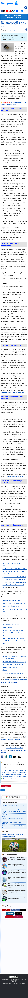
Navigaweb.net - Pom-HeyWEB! (9, 979)
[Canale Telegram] (14, 12)
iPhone (18, 17)
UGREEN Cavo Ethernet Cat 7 (11, 600)
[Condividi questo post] (26, 29)
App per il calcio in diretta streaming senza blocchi (13, 809)
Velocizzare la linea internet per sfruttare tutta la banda (14, 774)
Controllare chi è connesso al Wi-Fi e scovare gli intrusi (14, 772)
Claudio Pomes (10, 30)
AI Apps (19, 19)
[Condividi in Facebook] (1, 758)
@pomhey (16, 30)
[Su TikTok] (12, 12)
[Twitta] (14, 757)
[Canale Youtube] (7, 11)
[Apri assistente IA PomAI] (25, 7)
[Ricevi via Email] (17, 12)
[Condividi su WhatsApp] (6, 757)
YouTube (6, 910)
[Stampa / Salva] (19, 757)
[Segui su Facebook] (1, 12)
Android (10, 17)
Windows (8, 15)
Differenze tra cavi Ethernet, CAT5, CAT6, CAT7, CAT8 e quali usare (13, 24)
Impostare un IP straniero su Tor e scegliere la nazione (14, 776)
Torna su (3, 790)
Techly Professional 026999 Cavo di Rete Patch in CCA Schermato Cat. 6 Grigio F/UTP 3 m (15, 571)
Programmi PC (18, 15)
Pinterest (9, 917)
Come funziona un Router (15, 476)
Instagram (19, 917)
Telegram (10, 913)
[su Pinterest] (9, 12)
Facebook (15, 910)
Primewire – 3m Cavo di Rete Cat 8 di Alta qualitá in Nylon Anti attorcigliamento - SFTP (15, 633)
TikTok (19, 913)
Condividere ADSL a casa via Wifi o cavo (12, 392)
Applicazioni (10, 19)
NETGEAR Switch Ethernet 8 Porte (13, 673)
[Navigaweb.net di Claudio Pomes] (9, 5)
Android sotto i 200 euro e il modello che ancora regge (14, 770)
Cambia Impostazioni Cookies (18, 983)
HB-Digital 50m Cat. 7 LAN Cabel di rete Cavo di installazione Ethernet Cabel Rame (14, 585)
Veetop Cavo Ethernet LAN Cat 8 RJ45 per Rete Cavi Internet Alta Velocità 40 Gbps (14, 641)
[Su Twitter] (4, 11)
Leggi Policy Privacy (7, 983)
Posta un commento (6, 786)
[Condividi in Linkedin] (10, 757)
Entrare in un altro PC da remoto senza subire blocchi (14, 778)
